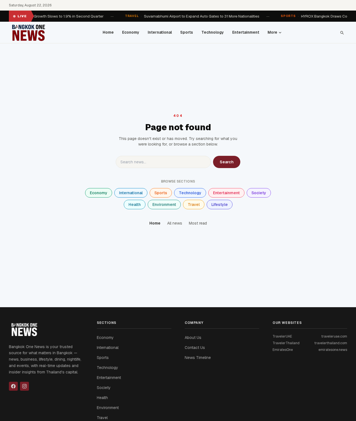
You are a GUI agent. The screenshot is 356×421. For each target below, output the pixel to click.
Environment (164, 204)
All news (174, 223)
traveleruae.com (334, 336)
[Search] (342, 32)
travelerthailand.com (330, 343)
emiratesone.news (332, 350)
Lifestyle (219, 204)
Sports (186, 32)
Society (258, 192)
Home (108, 32)
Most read (198, 223)
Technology (212, 32)
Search (227, 161)
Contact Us (195, 347)
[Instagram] (24, 386)
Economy (130, 32)
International (160, 32)
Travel (194, 204)
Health (134, 204)
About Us (193, 337)
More (272, 32)
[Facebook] (13, 386)
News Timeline (198, 357)
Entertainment (245, 32)
